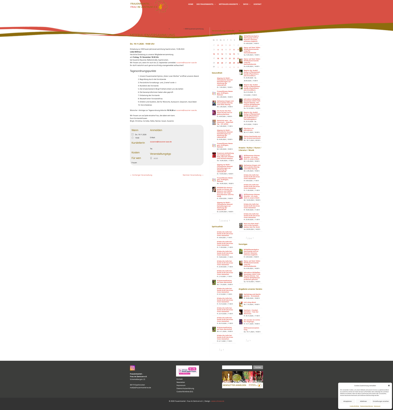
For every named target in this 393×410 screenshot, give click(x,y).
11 (218, 54)
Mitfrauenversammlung (251, 329)
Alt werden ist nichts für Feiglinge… (252, 321)
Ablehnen (363, 401)
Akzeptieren (347, 401)
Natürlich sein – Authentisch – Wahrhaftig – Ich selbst (225, 122)
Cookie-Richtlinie (354, 406)
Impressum (377, 406)
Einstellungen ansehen (381, 401)
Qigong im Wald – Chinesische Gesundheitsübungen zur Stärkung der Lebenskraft (225, 81)
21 (230, 58)
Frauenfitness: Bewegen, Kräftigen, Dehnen (225, 93)
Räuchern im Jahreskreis (249, 129)
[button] (389, 386)
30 (238, 63)
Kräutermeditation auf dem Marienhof (224, 281)
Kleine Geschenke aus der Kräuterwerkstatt (252, 137)
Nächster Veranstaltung (193, 175)
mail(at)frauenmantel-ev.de (140, 387)
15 (234, 54)
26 (222, 63)
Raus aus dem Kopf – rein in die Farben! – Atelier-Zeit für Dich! (252, 225)
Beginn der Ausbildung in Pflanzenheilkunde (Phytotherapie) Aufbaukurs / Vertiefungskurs (252, 115)
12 (222, 54)
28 (218, 45)
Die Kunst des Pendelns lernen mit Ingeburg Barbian (224, 112)
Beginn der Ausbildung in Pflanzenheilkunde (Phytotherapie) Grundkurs (252, 73)
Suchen (258, 367)
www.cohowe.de (217, 401)
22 (234, 58)
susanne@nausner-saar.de (186, 62)
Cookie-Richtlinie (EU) (185, 391)
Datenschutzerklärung (366, 406)
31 (230, 45)
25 (218, 63)
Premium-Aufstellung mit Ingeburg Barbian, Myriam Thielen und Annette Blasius (225, 155)
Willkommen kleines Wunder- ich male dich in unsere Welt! (252, 157)
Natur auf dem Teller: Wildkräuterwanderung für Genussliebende (252, 50)
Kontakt (180, 379)
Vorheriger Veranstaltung (141, 175)
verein (156, 158)
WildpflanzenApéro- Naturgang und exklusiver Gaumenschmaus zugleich (251, 38)
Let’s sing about (250, 302)
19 (222, 58)
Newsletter (181, 382)
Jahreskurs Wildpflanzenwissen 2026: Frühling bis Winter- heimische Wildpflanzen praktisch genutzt (252, 102)
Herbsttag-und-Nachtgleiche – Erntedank (252, 295)
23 (238, 58)
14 (230, 54)
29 (222, 45)
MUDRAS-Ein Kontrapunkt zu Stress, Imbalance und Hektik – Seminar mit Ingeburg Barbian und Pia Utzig (225, 191)
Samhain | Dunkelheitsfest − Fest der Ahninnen (251, 312)
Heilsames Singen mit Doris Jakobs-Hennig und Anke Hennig (225, 102)
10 (214, 54)
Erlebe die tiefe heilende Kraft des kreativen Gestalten (225, 233)
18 (218, 58)
